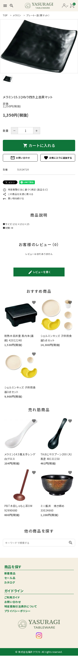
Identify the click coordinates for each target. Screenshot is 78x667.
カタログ (9, 582)
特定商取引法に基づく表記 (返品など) (25, 189)
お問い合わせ (20, 158)
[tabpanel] (39, 46)
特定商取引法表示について (20, 606)
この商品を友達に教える (18, 194)
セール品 (9, 578)
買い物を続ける (13, 198)
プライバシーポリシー (17, 611)
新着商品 (10, 573)
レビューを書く (39, 272)
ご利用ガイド (12, 597)
